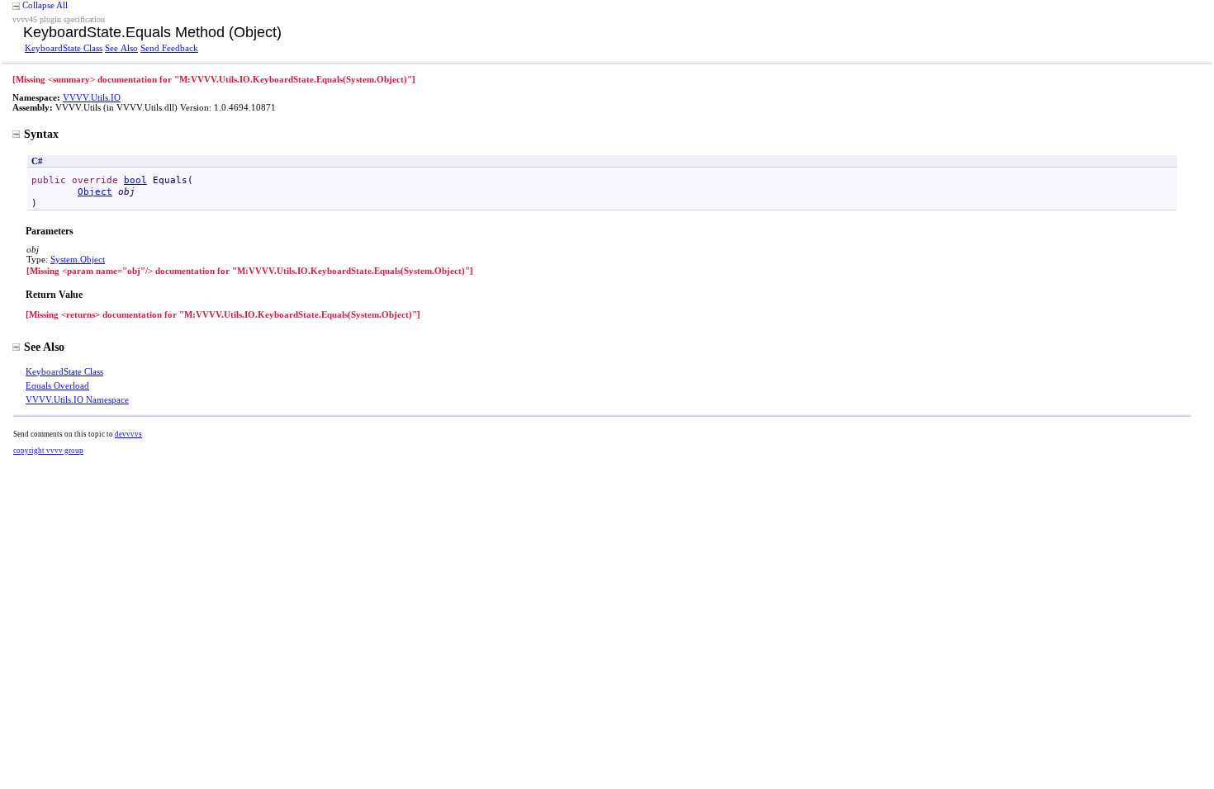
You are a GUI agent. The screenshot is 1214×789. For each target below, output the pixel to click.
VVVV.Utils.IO (92, 97)
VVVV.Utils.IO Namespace (77, 399)
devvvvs (128, 434)
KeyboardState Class (63, 48)
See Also (121, 48)
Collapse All (45, 5)
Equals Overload (57, 385)
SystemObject (77, 259)
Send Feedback (169, 48)
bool (135, 180)
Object (95, 191)
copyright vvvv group (48, 450)
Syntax (41, 133)
